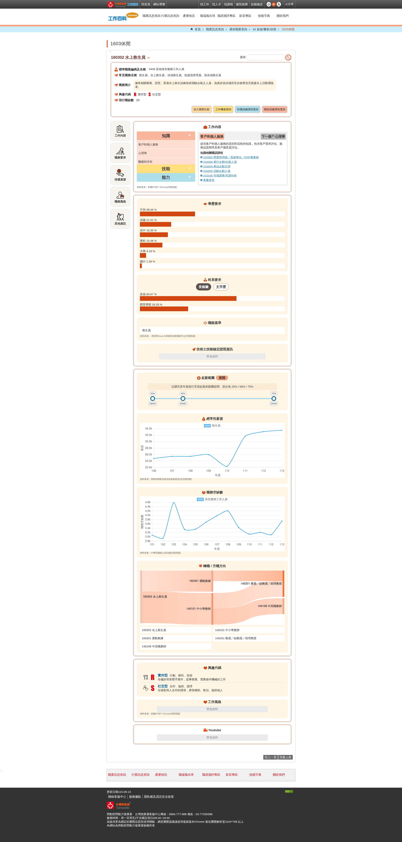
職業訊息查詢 (151, 15)
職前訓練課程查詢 (274, 109)
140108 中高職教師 (154, 646)
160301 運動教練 (152, 638)
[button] (166, 136)
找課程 (228, 4)
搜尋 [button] (288, 57)
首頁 (198, 29)
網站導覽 (159, 4)
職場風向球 (207, 15)
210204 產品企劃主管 (216, 166)
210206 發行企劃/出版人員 (220, 162)
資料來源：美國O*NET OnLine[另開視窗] (157, 187)
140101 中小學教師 (227, 630)
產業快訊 (189, 15)
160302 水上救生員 (154, 630)
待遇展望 (120, 179)
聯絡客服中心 (117, 796)
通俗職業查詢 (238, 29)
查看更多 (209, 180)
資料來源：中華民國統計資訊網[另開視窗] (160, 553)
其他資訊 (120, 223)
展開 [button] (222, 378)
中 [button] (273, 4)
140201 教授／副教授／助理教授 (235, 638)
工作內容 (120, 135)
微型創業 (242, 4)
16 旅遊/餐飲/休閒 (264, 29)
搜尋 (243, 57)
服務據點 (135, 796)
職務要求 (120, 157)
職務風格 (120, 201)
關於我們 (283, 15)
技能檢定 (257, 4)
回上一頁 (271, 757)
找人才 (216, 4)
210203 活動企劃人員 (216, 171)
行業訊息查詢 (170, 15)
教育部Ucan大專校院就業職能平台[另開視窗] (173, 336)
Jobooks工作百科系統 (123, 4)
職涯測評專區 (226, 15)
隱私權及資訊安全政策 (159, 796)
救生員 (146, 330)
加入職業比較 (202, 109)
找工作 (204, 4)
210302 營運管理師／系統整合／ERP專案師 (231, 157)
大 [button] (278, 4)
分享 (291, 4)
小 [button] (268, 4)
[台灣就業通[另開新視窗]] (119, 807)
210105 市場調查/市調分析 (220, 175)
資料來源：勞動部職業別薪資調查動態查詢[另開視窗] (166, 479)
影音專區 (245, 15)
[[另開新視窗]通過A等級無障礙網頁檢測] (289, 791)
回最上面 (285, 757)
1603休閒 (288, 29)
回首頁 (145, 4)
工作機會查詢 (223, 109)
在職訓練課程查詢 (247, 109)
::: (108, 1)
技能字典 (264, 15)
